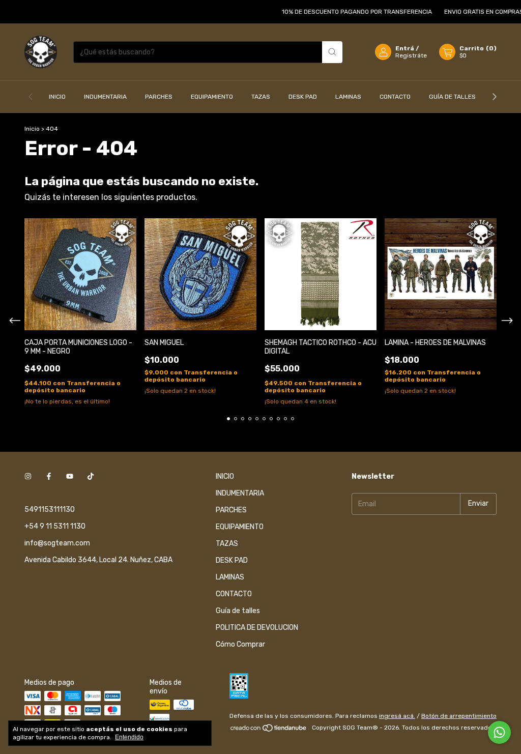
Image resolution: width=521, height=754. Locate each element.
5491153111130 (49, 509)
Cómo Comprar (240, 644)
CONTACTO (395, 96)
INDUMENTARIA (105, 96)
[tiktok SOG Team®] (90, 476)
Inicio (32, 128)
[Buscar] (332, 52)
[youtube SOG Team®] (69, 476)
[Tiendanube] (268, 730)
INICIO (57, 96)
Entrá (404, 48)
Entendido (129, 737)
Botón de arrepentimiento (459, 715)
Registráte (411, 55)
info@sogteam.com (57, 543)
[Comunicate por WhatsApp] (499, 732)
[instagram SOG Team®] (28, 476)
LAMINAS (348, 96)
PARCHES (158, 96)
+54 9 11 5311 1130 (54, 526)
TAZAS (260, 96)
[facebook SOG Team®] (48, 476)
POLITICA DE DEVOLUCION (257, 627)
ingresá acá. (397, 715)
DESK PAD (302, 96)
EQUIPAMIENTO (212, 96)
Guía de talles (452, 96)
